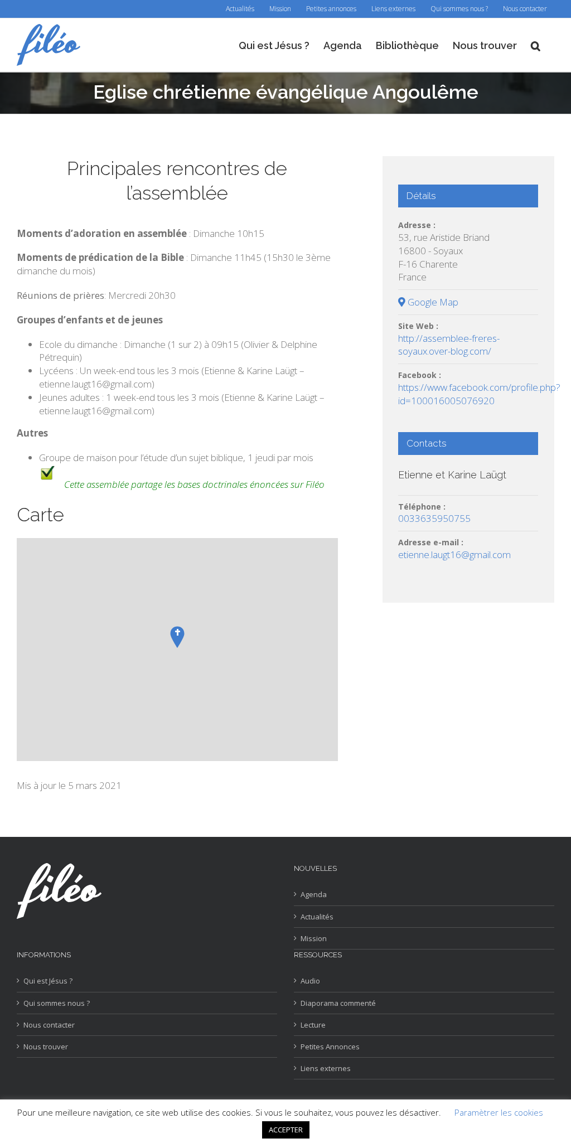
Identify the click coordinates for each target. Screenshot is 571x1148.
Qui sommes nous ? (56, 1003)
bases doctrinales (212, 484)
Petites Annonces (330, 1047)
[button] (535, 44)
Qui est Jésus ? (47, 981)
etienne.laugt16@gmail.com (454, 554)
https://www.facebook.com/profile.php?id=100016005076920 (479, 394)
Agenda (314, 894)
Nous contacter (49, 1025)
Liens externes (326, 1068)
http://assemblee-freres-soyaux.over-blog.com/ (449, 345)
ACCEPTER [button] (286, 1130)
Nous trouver (45, 1047)
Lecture (313, 1025)
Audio (310, 981)
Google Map (431, 302)
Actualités (317, 917)
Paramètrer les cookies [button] (498, 1112)
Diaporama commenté (338, 1003)
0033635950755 (434, 518)
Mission (314, 938)
